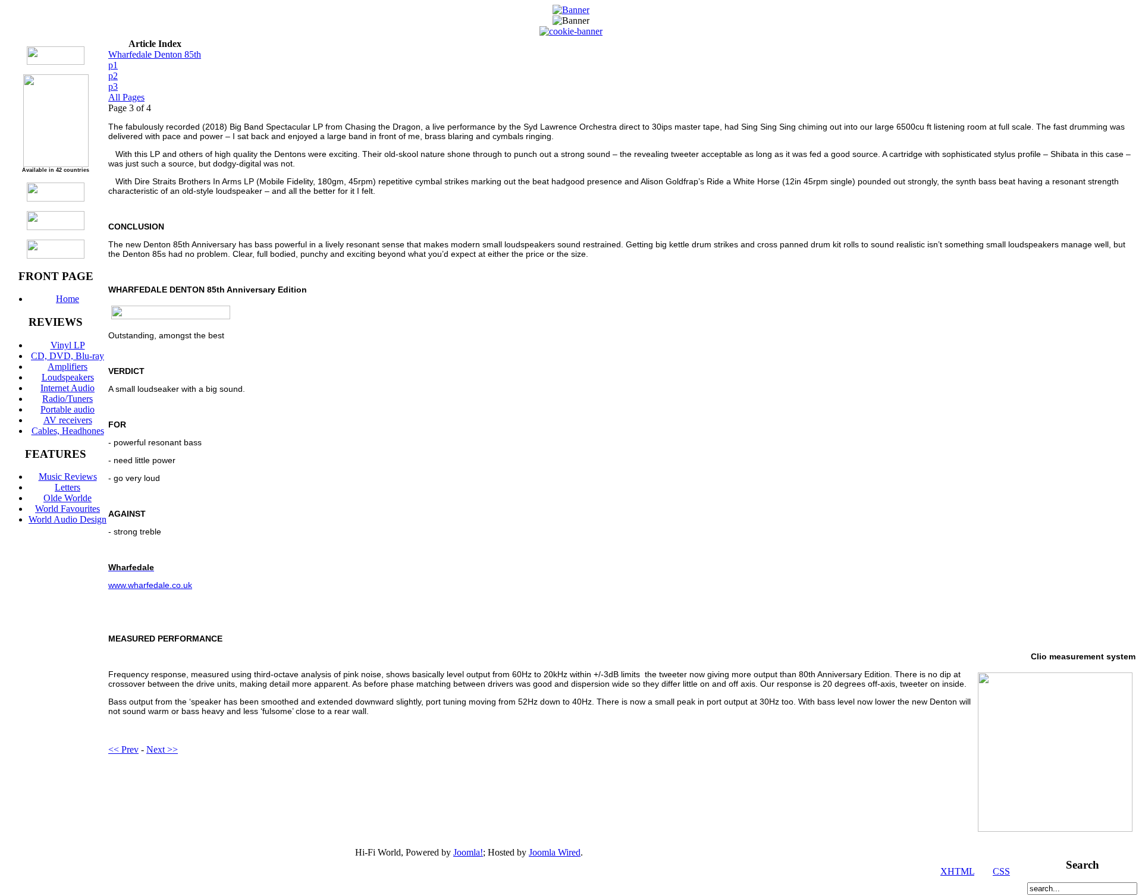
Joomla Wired (555, 852)
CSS (1001, 871)
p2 (113, 76)
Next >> (162, 749)
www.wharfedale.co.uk (150, 585)
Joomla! (468, 852)
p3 (113, 86)
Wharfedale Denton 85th (154, 54)
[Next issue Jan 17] (55, 61)
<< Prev (123, 749)
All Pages (126, 97)
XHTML (957, 871)
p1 (113, 65)
